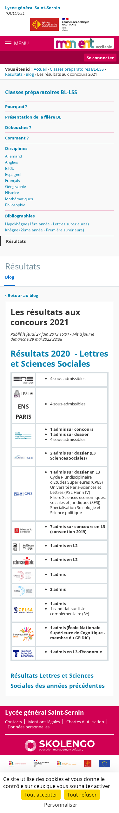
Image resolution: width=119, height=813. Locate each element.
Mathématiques (19, 199)
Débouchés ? (18, 127)
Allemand (13, 156)
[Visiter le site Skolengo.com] (60, 750)
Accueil (40, 69)
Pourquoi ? (16, 106)
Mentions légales (44, 721)
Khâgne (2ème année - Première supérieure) (44, 230)
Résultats (14, 74)
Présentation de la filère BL (33, 117)
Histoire (12, 192)
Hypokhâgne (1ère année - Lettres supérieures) (47, 224)
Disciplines (16, 148)
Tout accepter (40, 794)
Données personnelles (29, 726)
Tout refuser (82, 794)
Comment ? (17, 138)
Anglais (11, 162)
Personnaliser (60, 804)
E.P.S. (9, 168)
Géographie (15, 186)
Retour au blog (21, 295)
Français (12, 180)
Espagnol (13, 174)
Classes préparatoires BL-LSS (77, 69)
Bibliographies (20, 216)
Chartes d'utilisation (85, 721)
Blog (30, 74)
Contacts (13, 721)
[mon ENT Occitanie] (84, 43)
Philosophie (15, 205)
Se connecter (100, 58)
